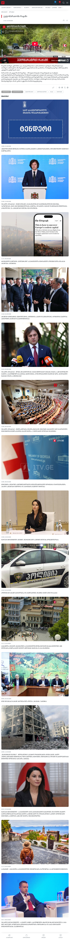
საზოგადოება (17, 91)
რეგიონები (6, 91)
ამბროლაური (29, 91)
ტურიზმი (59, 91)
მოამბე (11, 12)
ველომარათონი (42, 91)
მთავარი (4, 12)
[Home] (2, 2)
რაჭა (51, 91)
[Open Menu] (67, 2)
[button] (6, 7)
